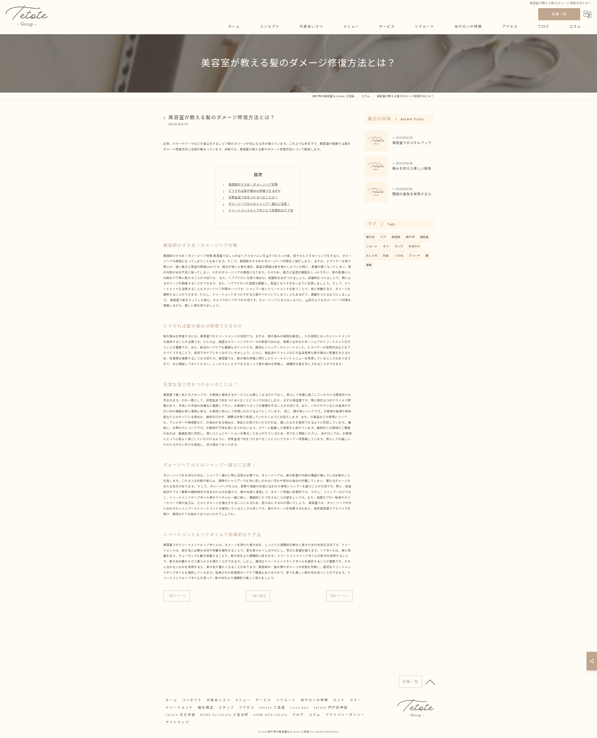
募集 (369, 265)
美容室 (424, 237)
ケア (383, 237)
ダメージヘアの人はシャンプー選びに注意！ (259, 204)
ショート (372, 246)
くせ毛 (399, 255)
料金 (386, 255)
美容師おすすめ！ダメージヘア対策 (253, 184)
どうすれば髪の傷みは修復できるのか (255, 191)
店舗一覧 (559, 14)
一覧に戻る (258, 596)
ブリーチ (414, 255)
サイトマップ (177, 722)
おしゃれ (372, 255)
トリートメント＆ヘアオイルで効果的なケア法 (261, 210)
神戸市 (410, 237)
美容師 (396, 237)
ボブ (386, 246)
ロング (399, 246)
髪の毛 (370, 237)
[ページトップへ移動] (430, 681)
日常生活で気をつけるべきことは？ (253, 197)
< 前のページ (176, 596)
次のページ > (339, 596)
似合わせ (414, 246)
